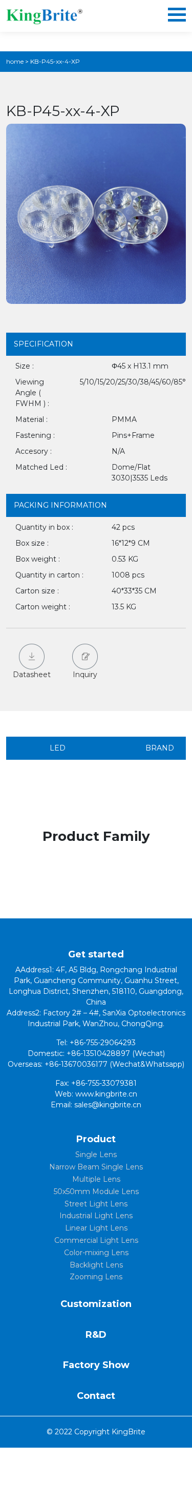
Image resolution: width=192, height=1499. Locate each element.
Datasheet (32, 674)
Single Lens (96, 1154)
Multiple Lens (96, 1179)
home (15, 61)
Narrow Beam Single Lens (96, 1166)
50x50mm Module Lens (96, 1191)
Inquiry (85, 674)
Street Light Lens (96, 1203)
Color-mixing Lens (96, 1252)
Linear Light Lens (96, 1228)
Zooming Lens (96, 1276)
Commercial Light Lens (96, 1240)
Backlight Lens (96, 1265)
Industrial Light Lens (96, 1215)
